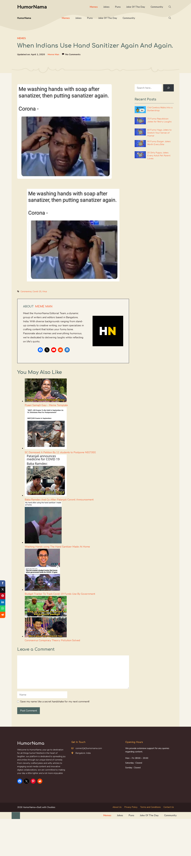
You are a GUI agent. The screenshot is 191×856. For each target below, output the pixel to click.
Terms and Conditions (150, 807)
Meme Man (53, 54)
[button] (170, 7)
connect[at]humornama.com (89, 748)
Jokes (106, 7)
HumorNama (32, 6)
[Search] (168, 87)
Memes (94, 7)
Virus (44, 291)
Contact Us (168, 807)
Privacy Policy (130, 807)
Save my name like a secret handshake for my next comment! (54, 701)
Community (157, 7)
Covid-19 (37, 291)
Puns (118, 7)
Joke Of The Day (135, 7)
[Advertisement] (95, 836)
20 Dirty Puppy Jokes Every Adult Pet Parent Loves (158, 156)
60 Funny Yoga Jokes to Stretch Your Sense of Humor (159, 133)
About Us (117, 807)
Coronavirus (26, 291)
